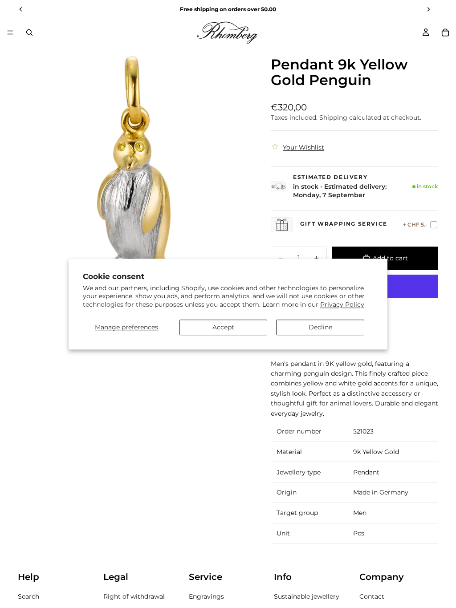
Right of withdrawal (134, 597)
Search (28, 597)
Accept (223, 327)
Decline (320, 327)
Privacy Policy (342, 304)
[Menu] (10, 32)
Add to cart (390, 258)
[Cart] (445, 32)
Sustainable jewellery (306, 597)
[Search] (29, 32)
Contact (371, 597)
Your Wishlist (303, 147)
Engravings (206, 597)
